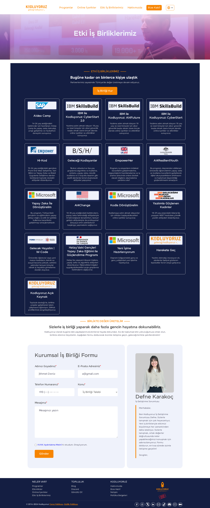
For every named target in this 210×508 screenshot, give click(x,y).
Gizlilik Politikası (71, 504)
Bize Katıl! (115, 489)
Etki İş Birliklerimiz (41, 495)
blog (73, 486)
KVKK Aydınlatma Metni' (50, 445)
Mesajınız (41, 403)
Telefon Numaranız (47, 384)
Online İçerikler (40, 492)
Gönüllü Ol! (76, 492)
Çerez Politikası (56, 504)
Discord (75, 489)
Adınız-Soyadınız (45, 366)
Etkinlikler (37, 489)
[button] (170, 7)
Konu (81, 384)
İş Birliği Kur (105, 90)
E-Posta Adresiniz (89, 366)
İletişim (114, 492)
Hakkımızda (116, 486)
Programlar (37, 486)
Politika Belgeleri (118, 495)
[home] (36, 7)
